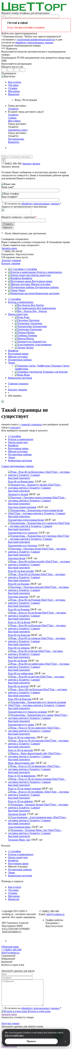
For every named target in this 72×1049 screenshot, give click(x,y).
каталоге (15, 427)
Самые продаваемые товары (17, 466)
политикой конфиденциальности (36, 39)
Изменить (13, 142)
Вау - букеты (39, 311)
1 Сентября (30, 269)
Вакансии (13, 94)
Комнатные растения (47, 293)
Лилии (29, 347)
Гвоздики (34, 320)
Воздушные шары (42, 281)
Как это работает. (14, 1035)
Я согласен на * (33, 1008)
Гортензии (36, 329)
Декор (21, 290)
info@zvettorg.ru (55, 914)
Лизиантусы (39, 341)
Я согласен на (33, 203)
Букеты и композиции (49, 272)
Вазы (27, 374)
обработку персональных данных (34, 42)
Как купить (14, 82)
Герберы (32, 335)
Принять (31, 1041)
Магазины (14, 91)
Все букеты (37, 305)
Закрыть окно (9, 248)
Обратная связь (10, 946)
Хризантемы (39, 326)
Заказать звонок (31, 163)
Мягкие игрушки (41, 284)
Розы (26, 317)
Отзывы (12, 88)
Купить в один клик (39, 1011)
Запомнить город (18, 129)
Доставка (13, 85)
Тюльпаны (36, 323)
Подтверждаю (16, 139)
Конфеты (27, 278)
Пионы (30, 332)
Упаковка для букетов (55, 371)
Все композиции (46, 308)
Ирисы (30, 338)
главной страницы (31, 424)
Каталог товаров (11, 260)
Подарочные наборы (47, 287)
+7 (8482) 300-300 (11, 949)
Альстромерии (43, 344)
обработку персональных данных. (40, 203)
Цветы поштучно (41, 275)
